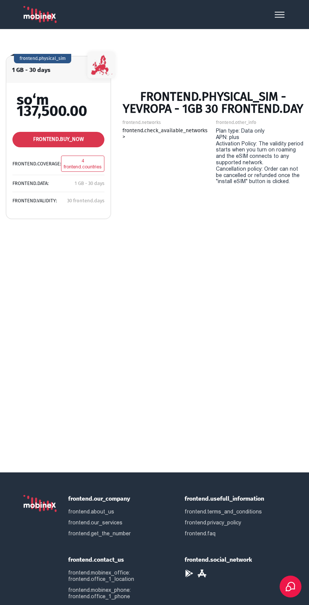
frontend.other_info (236, 122)
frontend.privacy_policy (213, 522)
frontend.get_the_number (99, 533)
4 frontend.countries (83, 164)
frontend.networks (141, 122)
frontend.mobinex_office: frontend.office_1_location (101, 576)
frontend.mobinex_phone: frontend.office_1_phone (99, 593)
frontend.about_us (91, 512)
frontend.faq (200, 533)
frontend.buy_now (58, 139)
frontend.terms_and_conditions (223, 512)
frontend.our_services (95, 522)
